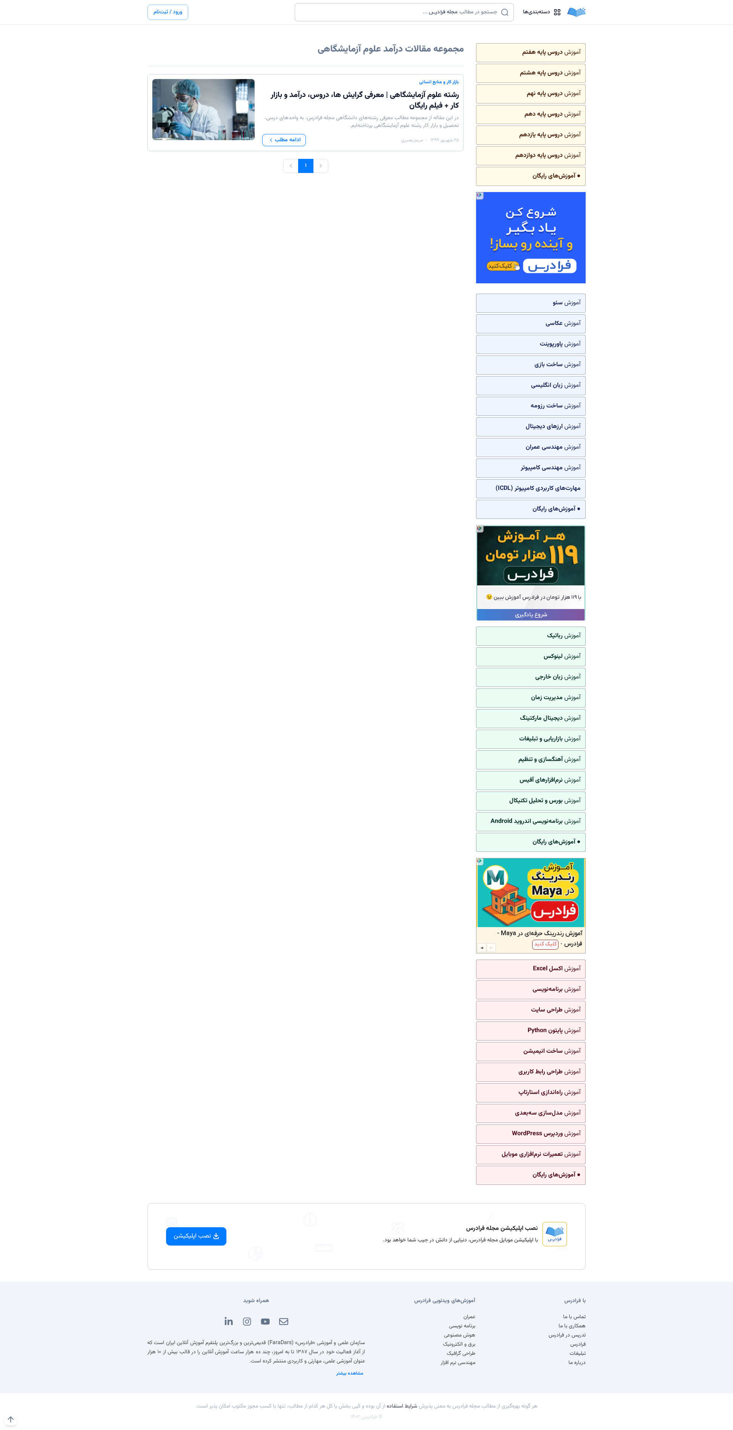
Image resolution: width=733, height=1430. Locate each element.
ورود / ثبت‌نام (167, 12)
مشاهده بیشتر (349, 1373)
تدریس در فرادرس (567, 1335)
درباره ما (577, 1363)
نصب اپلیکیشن (192, 1236)
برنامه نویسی (462, 1326)
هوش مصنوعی (459, 1335)
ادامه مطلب (288, 140)
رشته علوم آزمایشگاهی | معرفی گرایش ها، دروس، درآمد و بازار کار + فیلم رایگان (365, 100)
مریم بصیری (412, 140)
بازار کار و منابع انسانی (439, 82)
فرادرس (578, 1344)
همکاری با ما (572, 1326)
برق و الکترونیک (459, 1344)
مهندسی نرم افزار (458, 1363)
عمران (469, 1317)
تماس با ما (574, 1317)
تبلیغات (578, 1353)
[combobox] (399, 12)
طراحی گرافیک (461, 1353)
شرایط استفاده (402, 1406)
